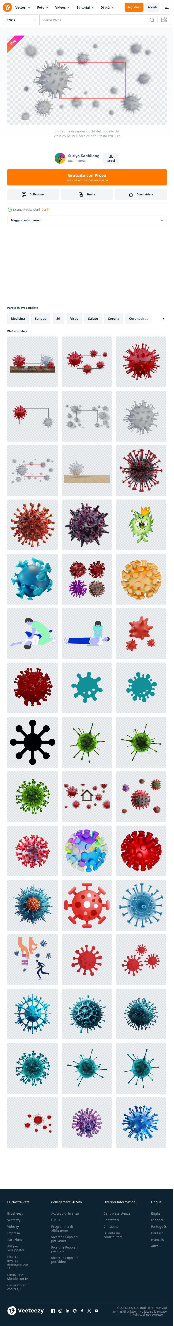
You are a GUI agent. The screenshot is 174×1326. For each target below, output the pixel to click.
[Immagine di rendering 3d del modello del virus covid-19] (141, 360)
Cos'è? (46, 209)
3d (58, 317)
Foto (40, 7)
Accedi (152, 7)
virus (74, 317)
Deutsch (154, 1231)
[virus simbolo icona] (87, 903)
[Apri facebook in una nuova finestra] (53, 1309)
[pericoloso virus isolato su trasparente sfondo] (32, 849)
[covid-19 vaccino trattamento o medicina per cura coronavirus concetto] (32, 957)
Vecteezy (13, 1218)
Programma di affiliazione (62, 1226)
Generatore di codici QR (17, 1285)
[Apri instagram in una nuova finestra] (60, 1309)
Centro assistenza (117, 1211)
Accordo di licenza (65, 1211)
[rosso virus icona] (87, 957)
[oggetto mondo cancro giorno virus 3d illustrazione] (141, 631)
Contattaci (111, 1218)
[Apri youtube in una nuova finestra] (96, 1309)
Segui (111, 161)
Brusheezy (15, 1211)
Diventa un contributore (113, 1233)
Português (155, 1224)
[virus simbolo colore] (141, 903)
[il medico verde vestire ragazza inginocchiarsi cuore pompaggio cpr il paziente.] (87, 631)
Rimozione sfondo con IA (17, 1275)
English (153, 1211)
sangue (40, 317)
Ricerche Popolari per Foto (64, 1247)
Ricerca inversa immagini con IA (17, 1260)
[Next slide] (156, 316)
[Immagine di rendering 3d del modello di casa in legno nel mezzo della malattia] (87, 794)
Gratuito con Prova (87, 177)
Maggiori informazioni (26, 218)
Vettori (20, 7)
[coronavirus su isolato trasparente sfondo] (87, 1120)
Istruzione (15, 1237)
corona (113, 317)
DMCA (55, 1218)
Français (154, 1237)
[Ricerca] (152, 20)
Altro (151, 1244)
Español (154, 1218)
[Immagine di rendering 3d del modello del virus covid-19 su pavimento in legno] (87, 468)
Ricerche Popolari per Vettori (64, 1237)
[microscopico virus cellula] (87, 740)
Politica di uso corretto (144, 1312)
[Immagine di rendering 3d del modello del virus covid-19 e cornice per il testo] (32, 414)
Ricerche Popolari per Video (64, 1258)
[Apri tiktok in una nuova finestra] (82, 1309)
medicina (18, 317)
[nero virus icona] (32, 740)
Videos (60, 7)
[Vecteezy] (7, 7)
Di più (105, 7)
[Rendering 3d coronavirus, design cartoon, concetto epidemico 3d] (141, 794)
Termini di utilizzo (121, 1309)
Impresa (13, 1231)
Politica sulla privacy (149, 1309)
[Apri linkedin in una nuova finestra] (67, 1309)
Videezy (13, 1224)
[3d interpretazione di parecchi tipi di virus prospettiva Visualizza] (87, 577)
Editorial (83, 7)
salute (93, 317)
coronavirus (138, 317)
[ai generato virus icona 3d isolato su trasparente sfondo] (32, 903)
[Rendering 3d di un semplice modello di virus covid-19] (32, 360)
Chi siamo (111, 1224)
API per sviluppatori (16, 1246)
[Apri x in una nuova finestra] (89, 1309)
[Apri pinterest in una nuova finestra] (75, 1309)
